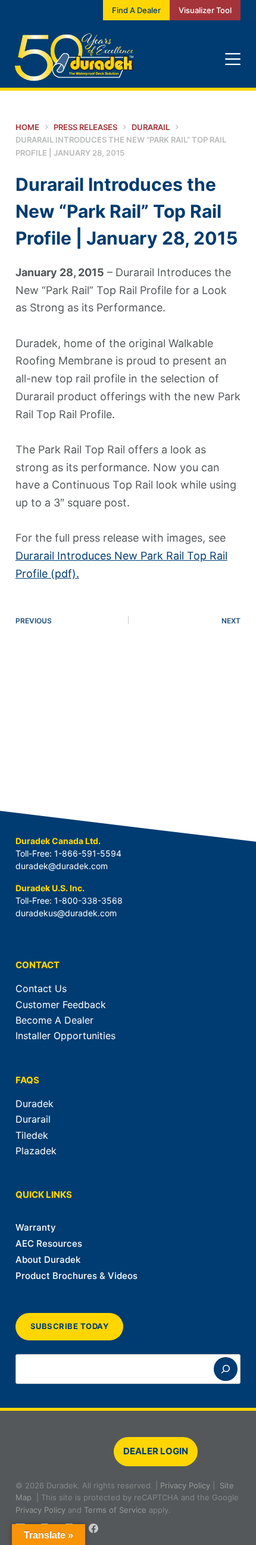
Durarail (33, 1119)
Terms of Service (115, 1510)
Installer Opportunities (65, 1036)
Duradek (34, 1104)
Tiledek (31, 1135)
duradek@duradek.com (61, 866)
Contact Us (41, 988)
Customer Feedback (60, 1005)
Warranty (35, 1227)
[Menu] (233, 59)
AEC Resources (48, 1243)
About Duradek (47, 1259)
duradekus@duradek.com (66, 913)
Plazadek (36, 1151)
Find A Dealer (136, 10)
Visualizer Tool (205, 10)
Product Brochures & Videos (76, 1275)
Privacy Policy (185, 1485)
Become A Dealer (54, 1020)
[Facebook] (93, 1528)
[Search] (226, 1369)
